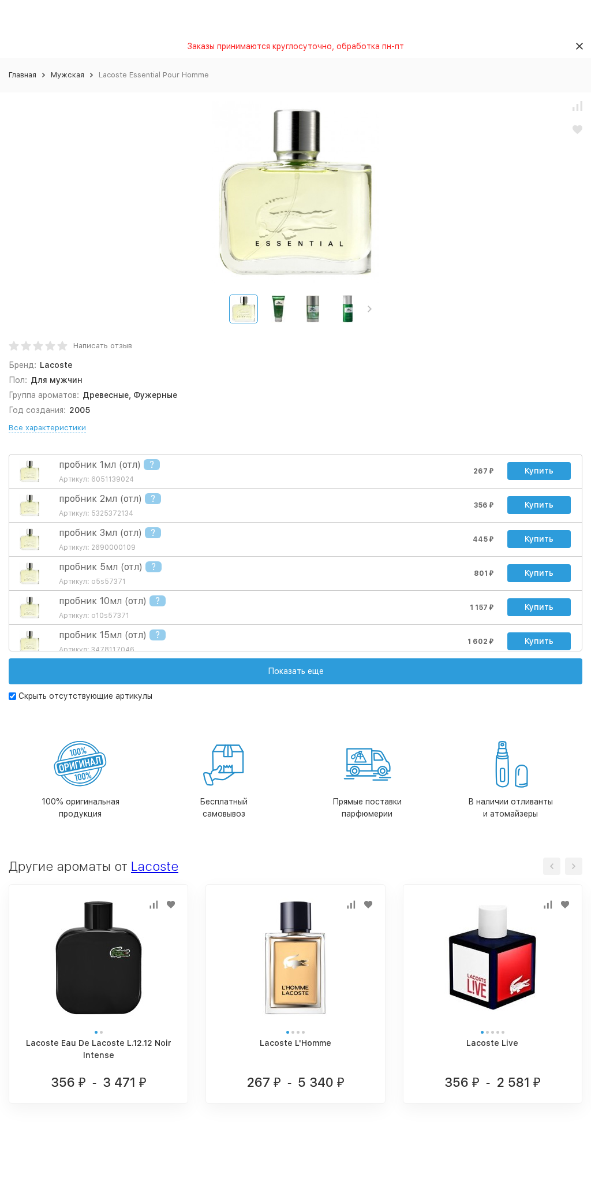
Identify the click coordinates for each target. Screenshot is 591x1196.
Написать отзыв (102, 345)
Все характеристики (47, 427)
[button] (370, 309)
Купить (539, 470)
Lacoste (154, 866)
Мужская (67, 74)
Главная (22, 74)
